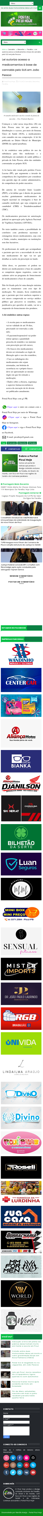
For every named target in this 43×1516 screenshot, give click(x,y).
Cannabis (11, 49)
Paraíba (30, 49)
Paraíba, (5, 84)
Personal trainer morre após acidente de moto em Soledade (25, 1384)
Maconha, (36, 81)
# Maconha (22, 443)
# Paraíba (32, 443)
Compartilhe (14, 449)
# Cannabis (12, 443)
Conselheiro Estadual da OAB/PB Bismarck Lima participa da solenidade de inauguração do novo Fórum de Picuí (21, 520)
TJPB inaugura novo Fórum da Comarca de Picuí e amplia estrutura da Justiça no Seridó (21, 543)
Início (4, 49)
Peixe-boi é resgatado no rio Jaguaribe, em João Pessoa (26, 1364)
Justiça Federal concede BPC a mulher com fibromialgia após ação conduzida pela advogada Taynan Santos (20, 567)
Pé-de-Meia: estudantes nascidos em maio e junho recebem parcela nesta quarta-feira (24, 1394)
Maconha (21, 49)
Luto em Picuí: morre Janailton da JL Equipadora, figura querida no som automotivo (26, 1374)
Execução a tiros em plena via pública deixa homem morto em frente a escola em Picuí (26, 1344)
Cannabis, (28, 81)
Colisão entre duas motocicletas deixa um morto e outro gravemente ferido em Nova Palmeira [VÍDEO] (27, 1354)
